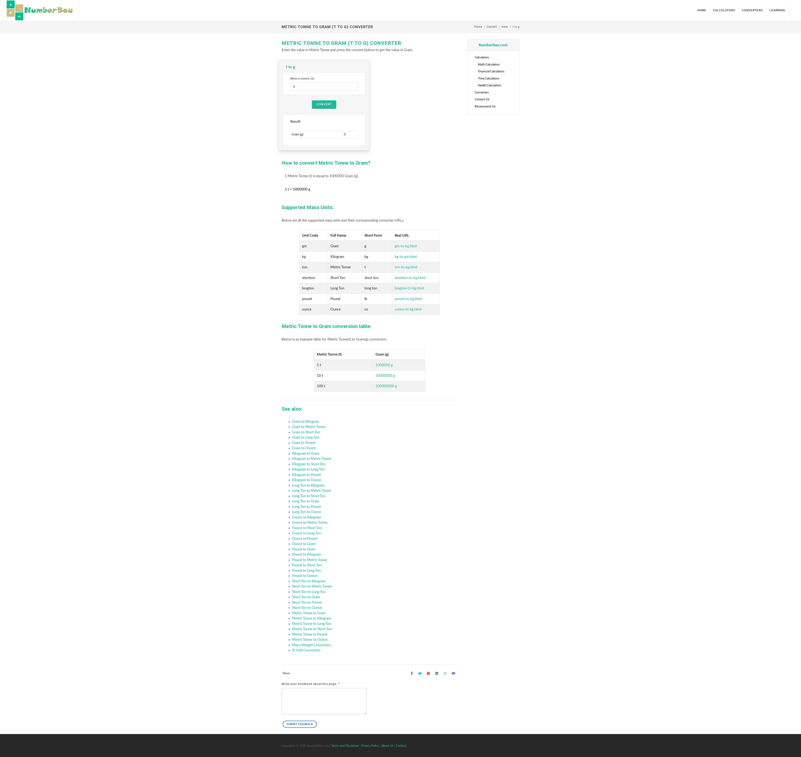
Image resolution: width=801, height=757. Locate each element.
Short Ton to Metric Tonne (312, 586)
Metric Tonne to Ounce (309, 639)
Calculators (482, 57)
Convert (492, 26)
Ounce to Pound (304, 538)
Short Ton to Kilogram (308, 581)
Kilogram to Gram (305, 453)
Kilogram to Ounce (306, 480)
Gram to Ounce (304, 448)
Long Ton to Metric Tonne (311, 490)
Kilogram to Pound (306, 475)
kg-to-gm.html (406, 257)
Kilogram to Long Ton (308, 469)
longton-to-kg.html (409, 288)
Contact (401, 745)
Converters (482, 92)
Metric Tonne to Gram (309, 613)
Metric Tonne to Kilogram (311, 618)
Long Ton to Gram (305, 501)
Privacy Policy (370, 745)
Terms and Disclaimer (345, 745)
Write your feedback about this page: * (311, 683)
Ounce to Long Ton (306, 533)
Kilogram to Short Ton (308, 464)
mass (504, 26)
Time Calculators (488, 78)
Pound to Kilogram (306, 554)
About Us (387, 745)
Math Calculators (489, 64)
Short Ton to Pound (307, 602)
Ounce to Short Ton (307, 528)
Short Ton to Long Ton (308, 592)
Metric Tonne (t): (302, 78)
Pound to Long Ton (306, 570)
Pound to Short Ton (307, 565)
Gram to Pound (303, 443)
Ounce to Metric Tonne (309, 522)
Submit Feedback (300, 724)
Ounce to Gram (304, 544)
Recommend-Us (485, 106)
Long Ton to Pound (306, 506)
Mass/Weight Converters (311, 645)
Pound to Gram (303, 549)
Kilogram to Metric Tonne (311, 459)
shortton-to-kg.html (410, 278)
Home (478, 26)
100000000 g (386, 386)
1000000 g (384, 365)
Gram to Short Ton (306, 432)
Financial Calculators (491, 71)
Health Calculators (489, 85)
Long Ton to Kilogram (308, 485)
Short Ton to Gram (306, 597)
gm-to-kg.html (406, 246)
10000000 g (385, 375)
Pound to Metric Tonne (309, 560)
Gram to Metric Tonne (309, 427)
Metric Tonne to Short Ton (312, 629)
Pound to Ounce (304, 576)
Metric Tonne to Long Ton (311, 624)
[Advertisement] (493, 181)
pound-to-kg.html (408, 299)
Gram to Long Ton (305, 437)
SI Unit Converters (306, 650)
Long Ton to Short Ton (308, 496)
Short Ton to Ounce (307, 607)
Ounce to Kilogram (306, 517)
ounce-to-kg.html (408, 309)
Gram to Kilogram (305, 421)
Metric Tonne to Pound (309, 634)
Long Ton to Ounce (306, 512)
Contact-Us (482, 99)
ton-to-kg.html (406, 267)
